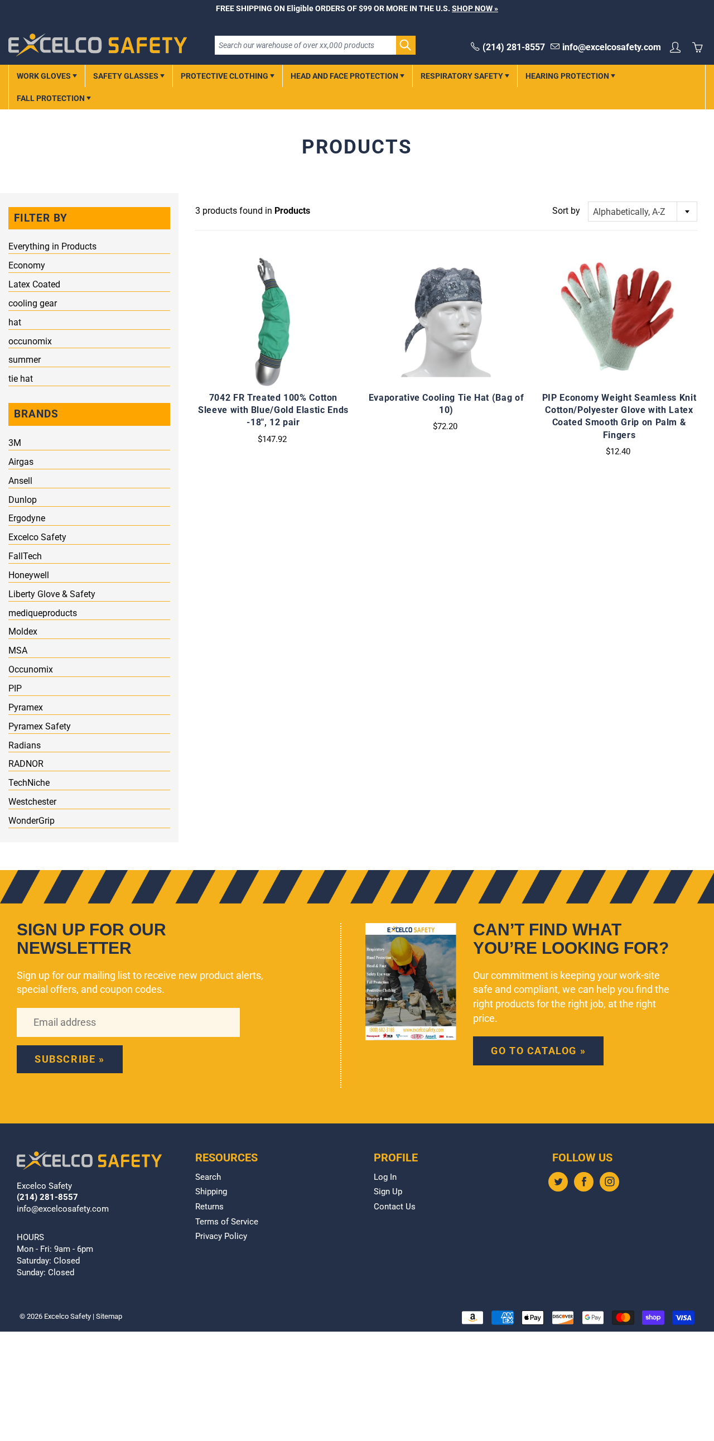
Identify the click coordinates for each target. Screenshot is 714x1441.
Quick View (273, 322)
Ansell (20, 480)
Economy (26, 265)
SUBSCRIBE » (70, 1059)
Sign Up (388, 1192)
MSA (17, 650)
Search (208, 1177)
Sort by (566, 210)
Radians (24, 745)
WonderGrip (31, 820)
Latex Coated (34, 284)
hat (14, 322)
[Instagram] (609, 1182)
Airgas (20, 462)
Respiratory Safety (463, 75)
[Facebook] (584, 1182)
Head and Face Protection (345, 75)
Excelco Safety (37, 537)
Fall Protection (51, 98)
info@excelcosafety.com (611, 47)
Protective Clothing (225, 75)
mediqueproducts (42, 613)
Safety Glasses (126, 75)
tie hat (20, 378)
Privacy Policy (221, 1236)
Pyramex (25, 707)
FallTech (25, 556)
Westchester (32, 801)
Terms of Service (226, 1222)
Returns (209, 1207)
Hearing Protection (568, 75)
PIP (15, 688)
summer (24, 359)
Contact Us (395, 1207)
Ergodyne (26, 518)
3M (14, 443)
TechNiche (29, 782)
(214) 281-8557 (514, 47)
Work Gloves (45, 75)
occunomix (30, 341)
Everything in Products (52, 246)
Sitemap (109, 1316)
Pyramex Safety (39, 726)
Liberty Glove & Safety (51, 594)
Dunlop (22, 499)
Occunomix (30, 669)
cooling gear (32, 303)
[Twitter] (558, 1182)
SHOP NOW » (475, 8)
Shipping (211, 1192)
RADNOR (26, 763)
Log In (385, 1177)
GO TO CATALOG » (538, 1050)
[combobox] (642, 211)
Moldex (22, 631)
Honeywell (28, 575)
